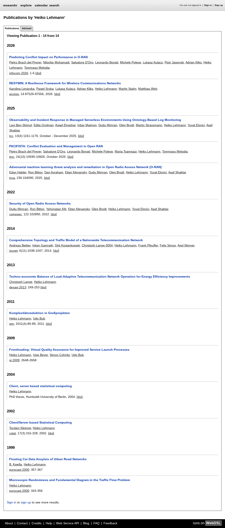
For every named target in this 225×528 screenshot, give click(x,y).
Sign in (208, 5)
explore (26, 5)
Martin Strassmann (149, 125)
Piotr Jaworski (174, 62)
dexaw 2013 (17, 287)
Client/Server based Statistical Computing (40, 422)
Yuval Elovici (196, 125)
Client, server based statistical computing (40, 386)
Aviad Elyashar (65, 125)
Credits (37, 523)
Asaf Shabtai (177, 172)
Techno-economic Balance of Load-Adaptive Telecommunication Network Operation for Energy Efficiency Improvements (99, 276)
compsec (15, 214)
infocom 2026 (18, 73)
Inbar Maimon (87, 125)
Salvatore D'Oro (82, 62)
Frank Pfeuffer (148, 245)
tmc (11, 156)
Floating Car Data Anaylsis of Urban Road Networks (48, 459)
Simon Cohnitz (60, 355)
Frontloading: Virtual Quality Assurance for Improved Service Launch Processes (69, 349)
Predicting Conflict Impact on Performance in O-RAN (48, 57)
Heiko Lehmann (106, 88)
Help (49, 523)
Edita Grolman (44, 125)
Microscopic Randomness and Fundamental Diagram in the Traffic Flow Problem (69, 480)
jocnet (13, 250)
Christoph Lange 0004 (97, 245)
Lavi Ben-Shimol (20, 125)
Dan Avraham (53, 172)
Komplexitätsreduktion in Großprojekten (39, 313)
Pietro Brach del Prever (25, 62)
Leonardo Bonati (106, 62)
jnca (12, 178)
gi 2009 (14, 360)
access (14, 94)
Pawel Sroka (45, 88)
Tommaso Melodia (37, 67)
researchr (10, 5)
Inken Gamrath (42, 245)
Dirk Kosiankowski (67, 245)
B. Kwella (15, 464)
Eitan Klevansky (76, 172)
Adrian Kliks (193, 62)
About (9, 523)
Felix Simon (168, 245)
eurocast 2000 (19, 469)
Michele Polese (130, 62)
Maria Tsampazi (126, 151)
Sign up (219, 5)
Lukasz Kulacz (153, 62)
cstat (12, 433)
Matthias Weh (147, 88)
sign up (26, 502)
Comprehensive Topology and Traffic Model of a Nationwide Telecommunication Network (76, 240)
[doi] (38, 73)
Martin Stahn (127, 88)
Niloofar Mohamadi (56, 62)
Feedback (110, 523)
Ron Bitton (35, 172)
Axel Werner (186, 245)
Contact (22, 523)
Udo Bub (39, 318)
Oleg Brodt (126, 125)
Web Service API (67, 523)
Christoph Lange (20, 282)
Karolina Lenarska (21, 88)
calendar (41, 5)
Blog (86, 523)
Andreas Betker (20, 245)
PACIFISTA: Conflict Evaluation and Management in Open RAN (56, 146)
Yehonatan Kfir (56, 209)
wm (11, 323)
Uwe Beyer (40, 355)
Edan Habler (17, 172)
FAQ (96, 523)
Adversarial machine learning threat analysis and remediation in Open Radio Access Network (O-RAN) (85, 167)
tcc (11, 136)
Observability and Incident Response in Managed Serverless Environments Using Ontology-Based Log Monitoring (95, 120)
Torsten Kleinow (20, 428)
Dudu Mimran (107, 125)
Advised (26, 28)
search (54, 5)
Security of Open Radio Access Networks (40, 203)
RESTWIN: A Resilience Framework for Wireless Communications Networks (65, 83)
